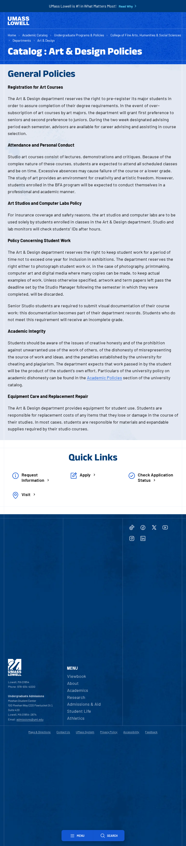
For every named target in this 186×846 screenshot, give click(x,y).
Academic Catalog (34, 35)
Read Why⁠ (126, 6)
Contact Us (63, 732)
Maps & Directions (39, 732)
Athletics (76, 718)
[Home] (18, 20)
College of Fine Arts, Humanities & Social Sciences (145, 35)
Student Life (79, 711)
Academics (77, 690)
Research (76, 697)
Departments (22, 40)
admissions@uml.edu (29, 719)
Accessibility (131, 732)
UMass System (85, 732)
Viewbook (76, 676)
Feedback (151, 732)
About (73, 683)
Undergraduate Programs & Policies (79, 35)
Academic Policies (104, 377)
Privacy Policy (108, 732)
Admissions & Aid (84, 704)
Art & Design (46, 40)
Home (12, 35)
